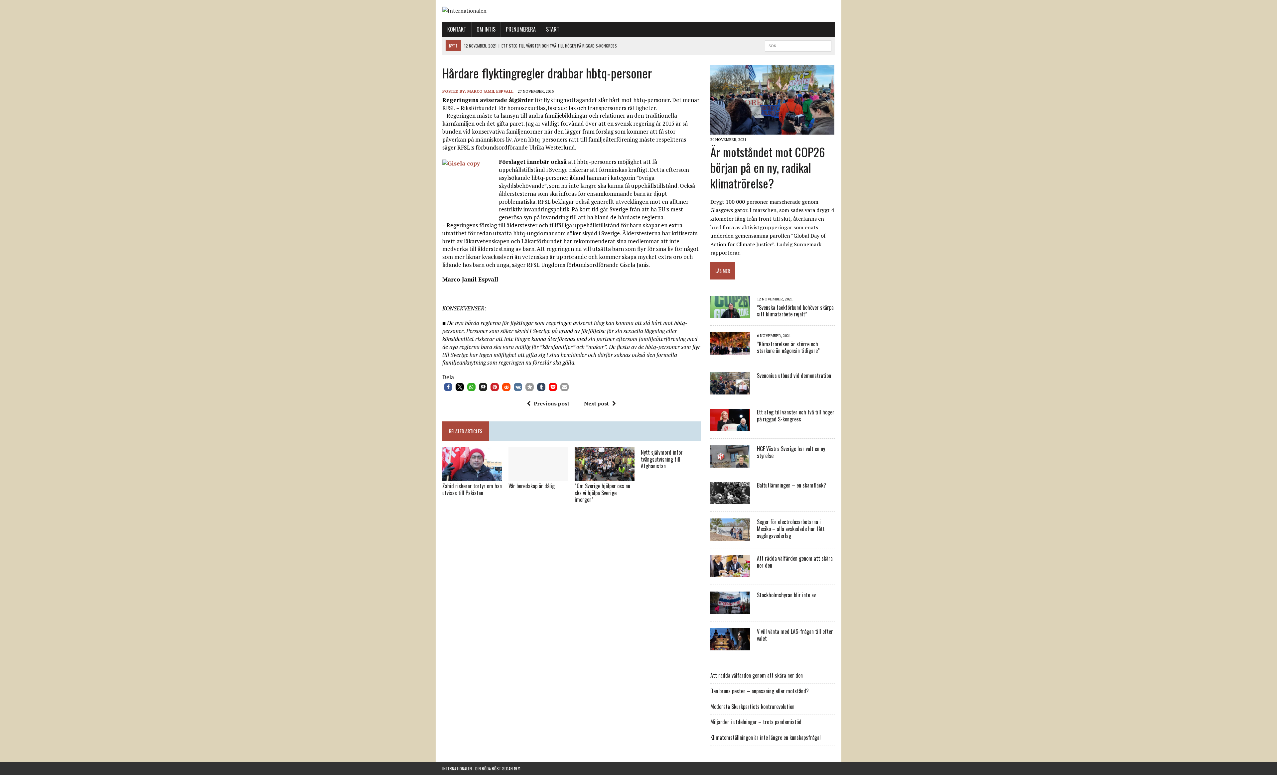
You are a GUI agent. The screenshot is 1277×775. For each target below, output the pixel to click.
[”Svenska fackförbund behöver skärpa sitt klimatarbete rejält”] (730, 313)
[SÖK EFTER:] (798, 45)
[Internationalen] (638, 11)
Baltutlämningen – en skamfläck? (791, 485)
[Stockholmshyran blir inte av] (730, 609)
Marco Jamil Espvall (490, 91)
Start (552, 29)
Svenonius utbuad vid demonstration (794, 376)
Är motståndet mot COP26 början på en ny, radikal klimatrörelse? (767, 167)
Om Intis (486, 29)
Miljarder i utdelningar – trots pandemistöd (755, 722)
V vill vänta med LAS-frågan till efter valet (795, 634)
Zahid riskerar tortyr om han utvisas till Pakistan (472, 489)
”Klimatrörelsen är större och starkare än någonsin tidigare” (788, 347)
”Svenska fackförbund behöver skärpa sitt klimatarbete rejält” (795, 310)
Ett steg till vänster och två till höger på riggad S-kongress (795, 415)
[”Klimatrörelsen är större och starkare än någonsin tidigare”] (730, 350)
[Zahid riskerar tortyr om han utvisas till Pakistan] (472, 476)
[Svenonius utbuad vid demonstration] (730, 390)
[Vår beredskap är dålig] (538, 476)
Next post (596, 403)
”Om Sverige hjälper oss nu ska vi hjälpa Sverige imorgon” (602, 493)
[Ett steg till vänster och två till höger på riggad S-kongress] (730, 426)
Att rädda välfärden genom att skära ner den (795, 561)
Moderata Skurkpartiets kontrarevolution (752, 707)
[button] (448, 387)
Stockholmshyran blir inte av (786, 595)
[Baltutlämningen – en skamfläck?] (730, 499)
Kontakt (456, 29)
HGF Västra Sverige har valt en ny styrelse (791, 452)
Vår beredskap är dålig (531, 486)
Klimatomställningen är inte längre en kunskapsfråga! (765, 737)
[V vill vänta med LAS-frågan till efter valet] (730, 646)
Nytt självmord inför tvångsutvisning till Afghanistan (662, 459)
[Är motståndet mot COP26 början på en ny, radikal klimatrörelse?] (772, 130)
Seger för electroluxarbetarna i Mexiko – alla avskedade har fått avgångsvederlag (791, 529)
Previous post (551, 403)
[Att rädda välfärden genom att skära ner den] (730, 573)
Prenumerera (521, 29)
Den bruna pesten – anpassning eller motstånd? (759, 691)
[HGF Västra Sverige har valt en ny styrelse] (730, 463)
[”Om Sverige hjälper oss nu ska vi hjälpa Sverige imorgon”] (605, 476)
